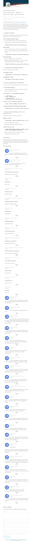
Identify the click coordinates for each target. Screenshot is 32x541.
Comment (5, 511)
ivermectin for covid (9, 277)
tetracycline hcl (13, 415)
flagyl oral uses (8, 178)
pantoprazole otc (13, 297)
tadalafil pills (12, 433)
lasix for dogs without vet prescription (14, 247)
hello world (7, 287)
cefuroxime (12, 396)
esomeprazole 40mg (14, 307)
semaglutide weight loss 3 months (13, 198)
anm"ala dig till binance (14, 160)
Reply (17, 157)
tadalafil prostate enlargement (12, 237)
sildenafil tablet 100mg (10, 218)
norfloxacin (12, 425)
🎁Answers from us (19, 12)
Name (4, 520)
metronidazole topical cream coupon (14, 168)
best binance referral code (15, 495)
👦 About (12, 14)
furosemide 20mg (13, 327)
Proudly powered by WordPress (10, 539)
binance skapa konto (14, 150)
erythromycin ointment (14, 357)
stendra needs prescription (11, 228)
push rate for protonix (14, 366)
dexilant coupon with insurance (16, 376)
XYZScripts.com (19, 540)
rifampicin (11, 347)
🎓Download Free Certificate (19, 14)
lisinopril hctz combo (14, 486)
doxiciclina (11, 337)
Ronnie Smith (12, 476)
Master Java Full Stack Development (9, 10)
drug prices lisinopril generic (16, 456)
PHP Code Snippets (13, 540)
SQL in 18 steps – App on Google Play (19, 22)
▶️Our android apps (6, 14)
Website (4, 529)
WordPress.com (24, 539)
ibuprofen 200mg (13, 315)
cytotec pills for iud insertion (12, 257)
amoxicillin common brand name (17, 386)
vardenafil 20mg (9, 208)
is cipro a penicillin (13, 466)
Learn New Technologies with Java (8, 12)
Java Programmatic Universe (17, 4)
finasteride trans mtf (10, 188)
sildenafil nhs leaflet (14, 406)
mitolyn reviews (13, 444)
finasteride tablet (9, 267)
